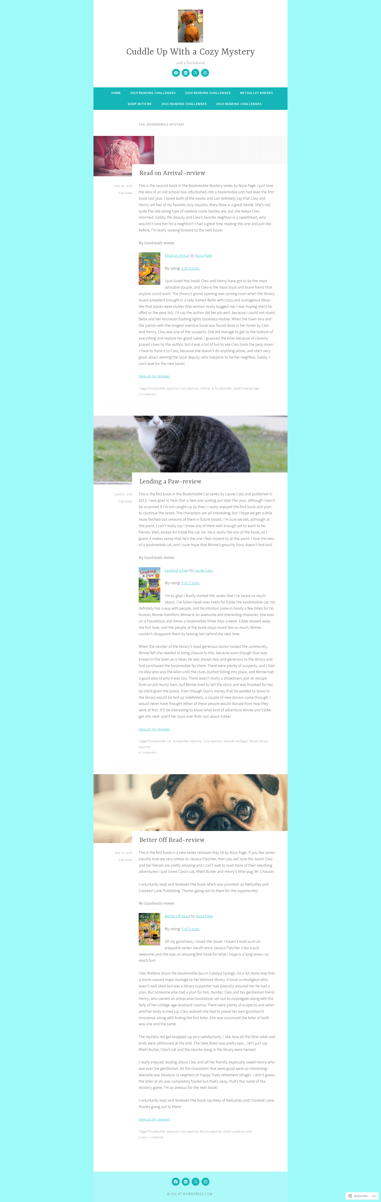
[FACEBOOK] (176, 1181)
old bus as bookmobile (216, 388)
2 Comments (147, 394)
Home (116, 93)
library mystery (210, 1131)
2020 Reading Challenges (208, 93)
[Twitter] (195, 73)
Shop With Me (140, 104)
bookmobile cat (160, 741)
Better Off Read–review (172, 840)
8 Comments (148, 752)
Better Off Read (177, 915)
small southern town (237, 1131)
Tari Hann (125, 193)
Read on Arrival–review (172, 173)
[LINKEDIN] (185, 1181)
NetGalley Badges (256, 93)
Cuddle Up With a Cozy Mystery (190, 52)
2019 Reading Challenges (153, 93)
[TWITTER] (195, 1181)
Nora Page (203, 255)
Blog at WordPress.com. (190, 1194)
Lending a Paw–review (171, 481)
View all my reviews (154, 376)
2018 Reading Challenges (239, 104)
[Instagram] (205, 73)
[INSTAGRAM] (205, 1181)
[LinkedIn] (185, 73)
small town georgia (246, 388)
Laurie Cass (203, 570)
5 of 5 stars (190, 268)
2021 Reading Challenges (184, 104)
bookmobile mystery (163, 388)
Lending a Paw (176, 570)
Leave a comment (151, 1137)
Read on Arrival (177, 255)
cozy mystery (189, 388)
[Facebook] (176, 73)
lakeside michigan (235, 741)
